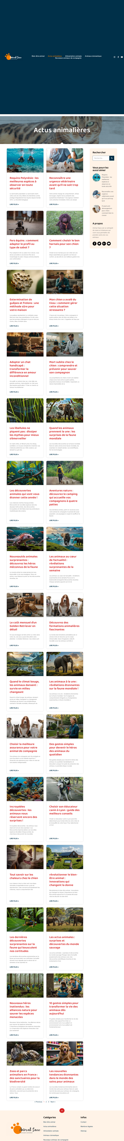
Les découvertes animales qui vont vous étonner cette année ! (24, 494)
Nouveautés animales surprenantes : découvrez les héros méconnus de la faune (24, 561)
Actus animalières (55, 56)
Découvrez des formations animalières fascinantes (64, 626)
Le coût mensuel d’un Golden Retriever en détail (23, 626)
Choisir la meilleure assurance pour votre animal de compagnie (23, 747)
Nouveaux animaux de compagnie (68, 58)
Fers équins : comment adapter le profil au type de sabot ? (24, 244)
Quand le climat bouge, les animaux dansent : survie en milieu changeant (24, 686)
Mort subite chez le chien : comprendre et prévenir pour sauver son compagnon (63, 367)
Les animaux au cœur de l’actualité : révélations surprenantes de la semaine (63, 563)
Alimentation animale (73, 56)
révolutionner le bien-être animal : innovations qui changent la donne (63, 879)
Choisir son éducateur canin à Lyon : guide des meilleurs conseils (64, 810)
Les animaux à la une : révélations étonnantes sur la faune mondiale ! (64, 685)
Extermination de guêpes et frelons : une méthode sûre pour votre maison (24, 304)
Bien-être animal (38, 56)
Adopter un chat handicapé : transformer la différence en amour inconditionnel (23, 369)
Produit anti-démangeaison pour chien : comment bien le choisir (107, 210)
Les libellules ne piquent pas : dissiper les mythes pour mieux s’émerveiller (24, 433)
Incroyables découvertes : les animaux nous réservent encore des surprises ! (23, 813)
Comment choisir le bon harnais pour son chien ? (64, 244)
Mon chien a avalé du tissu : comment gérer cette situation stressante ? (63, 304)
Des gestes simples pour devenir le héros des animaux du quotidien (63, 749)
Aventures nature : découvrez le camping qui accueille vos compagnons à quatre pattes (63, 497)
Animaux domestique (93, 56)
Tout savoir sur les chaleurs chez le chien (24, 876)
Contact (83, 1122)
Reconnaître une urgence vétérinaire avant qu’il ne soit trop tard (63, 183)
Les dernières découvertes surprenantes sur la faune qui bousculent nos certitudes (23, 944)
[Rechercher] (111, 158)
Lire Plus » (14, 204)
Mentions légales (87, 1126)
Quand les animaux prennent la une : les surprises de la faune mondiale (62, 433)
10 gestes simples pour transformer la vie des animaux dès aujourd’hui (63, 1008)
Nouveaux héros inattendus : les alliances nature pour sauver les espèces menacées (23, 1010)
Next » (53, 1102)
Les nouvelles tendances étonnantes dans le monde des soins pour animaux (63, 1076)
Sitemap (84, 1131)
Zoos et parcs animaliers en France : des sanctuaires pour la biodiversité (25, 1076)
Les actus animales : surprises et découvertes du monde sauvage (64, 942)
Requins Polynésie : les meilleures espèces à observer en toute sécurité (24, 183)
